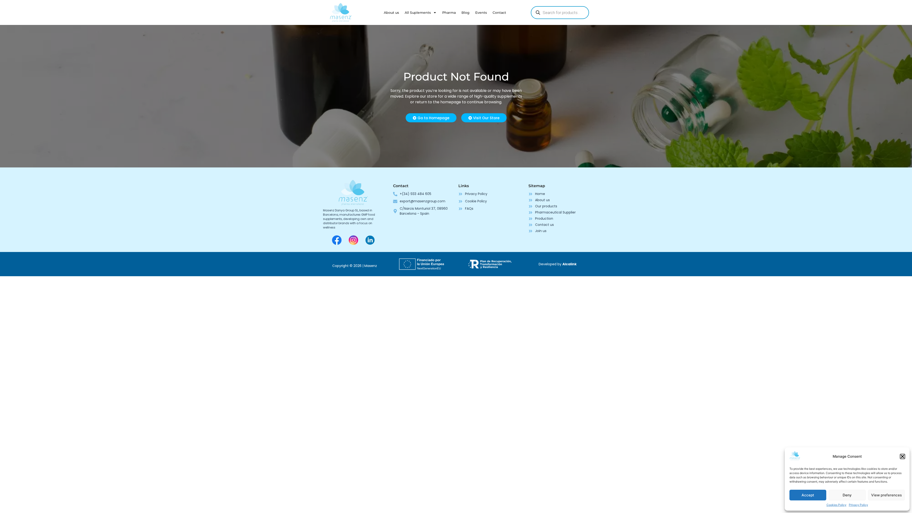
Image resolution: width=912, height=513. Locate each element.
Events (481, 12)
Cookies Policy (836, 505)
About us (391, 12)
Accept (808, 495)
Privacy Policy (858, 505)
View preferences (886, 495)
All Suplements (418, 12)
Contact (499, 12)
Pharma (449, 12)
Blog (465, 12)
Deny (847, 495)
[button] (902, 456)
